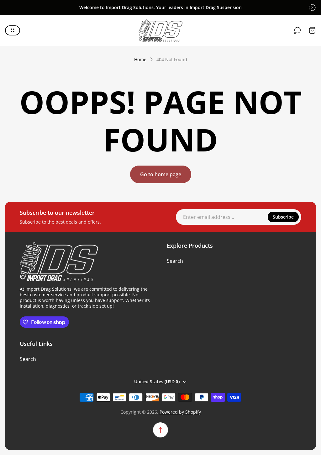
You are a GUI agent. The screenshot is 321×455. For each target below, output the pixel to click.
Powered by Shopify (180, 412)
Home (140, 59)
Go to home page (160, 174)
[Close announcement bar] (312, 7)
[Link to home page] (59, 262)
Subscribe (283, 217)
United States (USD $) (157, 381)
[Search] (297, 30)
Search (175, 260)
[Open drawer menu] (12, 30)
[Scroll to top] (160, 429)
